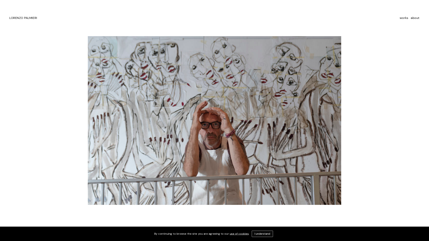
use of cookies (239, 233)
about (415, 18)
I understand (262, 233)
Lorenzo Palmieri (23, 18)
